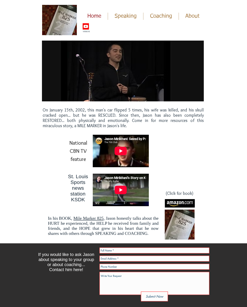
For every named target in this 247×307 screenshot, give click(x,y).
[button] (123, 71)
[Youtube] (86, 26)
